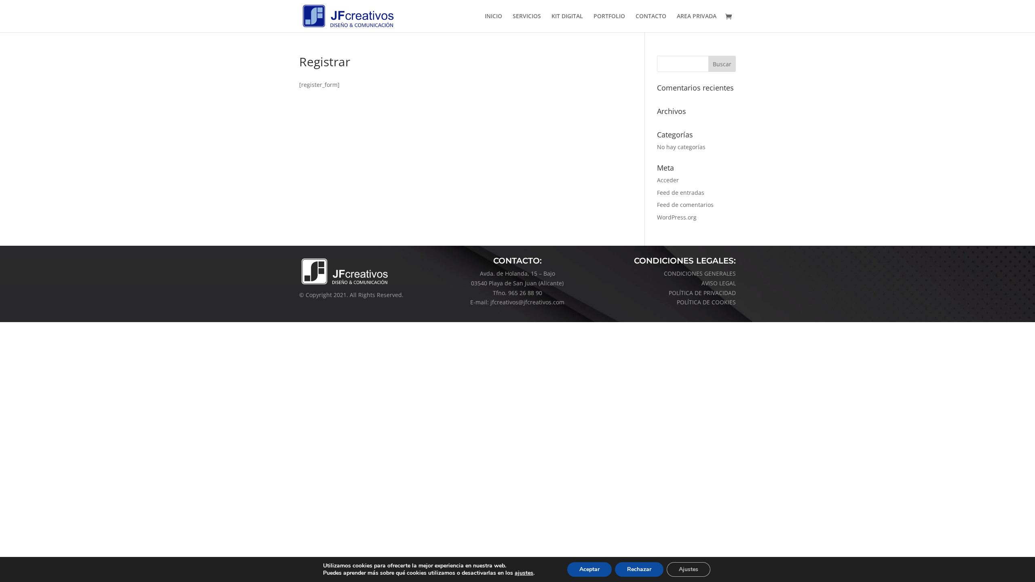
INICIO (493, 16)
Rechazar (639, 569)
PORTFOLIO (609, 16)
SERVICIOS (527, 16)
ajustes (524, 573)
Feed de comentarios (685, 205)
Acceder (668, 180)
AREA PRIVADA (696, 16)
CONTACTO (651, 16)
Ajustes (688, 569)
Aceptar (589, 569)
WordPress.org (677, 217)
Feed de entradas (680, 192)
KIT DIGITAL (567, 16)
